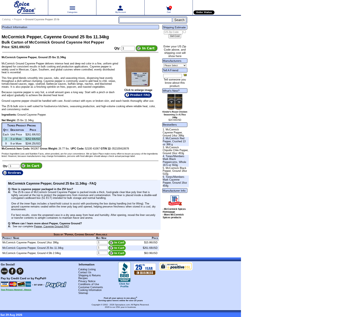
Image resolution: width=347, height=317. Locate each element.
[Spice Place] (24, 7)
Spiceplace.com (122, 305)
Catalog (6, 19)
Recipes (83, 278)
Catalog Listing (87, 269)
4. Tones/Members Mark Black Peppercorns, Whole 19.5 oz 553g (174, 161)
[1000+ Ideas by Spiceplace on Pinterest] (19, 271)
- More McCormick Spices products (173, 216)
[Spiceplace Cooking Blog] (4, 271)
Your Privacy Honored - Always (16, 290)
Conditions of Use (88, 284)
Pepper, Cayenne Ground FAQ (51, 226)
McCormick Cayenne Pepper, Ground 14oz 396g (30, 242)
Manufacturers (172, 60)
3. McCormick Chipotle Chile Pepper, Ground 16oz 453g (175, 150)
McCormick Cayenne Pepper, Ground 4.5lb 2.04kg (31, 253)
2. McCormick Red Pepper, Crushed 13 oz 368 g (174, 141)
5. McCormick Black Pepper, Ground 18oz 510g (175, 171)
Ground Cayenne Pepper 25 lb (42, 19)
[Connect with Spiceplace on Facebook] (12, 271)
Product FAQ (140, 95)
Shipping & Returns (89, 275)
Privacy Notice (86, 281)
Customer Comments (90, 287)
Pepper (18, 19)
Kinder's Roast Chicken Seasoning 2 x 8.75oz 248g (174, 115)
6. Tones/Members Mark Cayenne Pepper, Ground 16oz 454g (175, 181)
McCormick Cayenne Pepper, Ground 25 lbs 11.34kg (32, 247)
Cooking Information (90, 290)
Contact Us (84, 272)
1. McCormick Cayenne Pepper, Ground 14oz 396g (173, 132)
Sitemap (83, 293)
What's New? (171, 90)
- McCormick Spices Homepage (174, 210)
